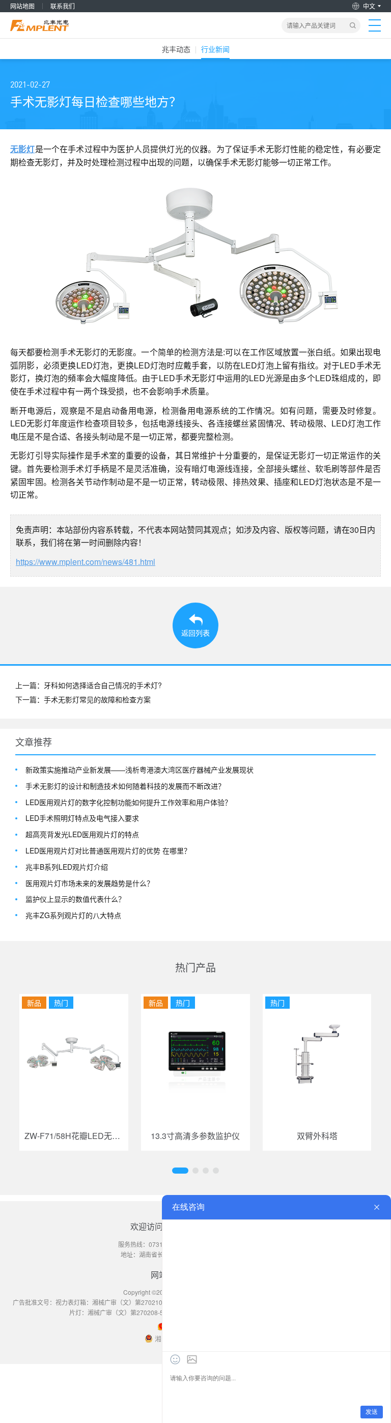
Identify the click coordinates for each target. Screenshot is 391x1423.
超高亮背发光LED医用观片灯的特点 (82, 834)
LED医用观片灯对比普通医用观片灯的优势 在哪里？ (108, 850)
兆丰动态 (176, 49)
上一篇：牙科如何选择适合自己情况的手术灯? (88, 685)
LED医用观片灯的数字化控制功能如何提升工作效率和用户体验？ (128, 802)
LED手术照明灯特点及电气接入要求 (82, 818)
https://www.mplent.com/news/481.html (85, 561)
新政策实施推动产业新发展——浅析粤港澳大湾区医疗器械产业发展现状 (139, 769)
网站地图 (22, 6)
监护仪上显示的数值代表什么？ (75, 899)
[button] (180, 1171)
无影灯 (22, 149)
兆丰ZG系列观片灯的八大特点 (73, 915)
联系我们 (62, 6)
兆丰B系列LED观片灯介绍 (66, 867)
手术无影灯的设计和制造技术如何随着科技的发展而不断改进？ (125, 786)
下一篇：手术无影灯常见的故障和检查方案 (83, 699)
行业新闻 (215, 49)
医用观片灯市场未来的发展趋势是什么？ (89, 883)
